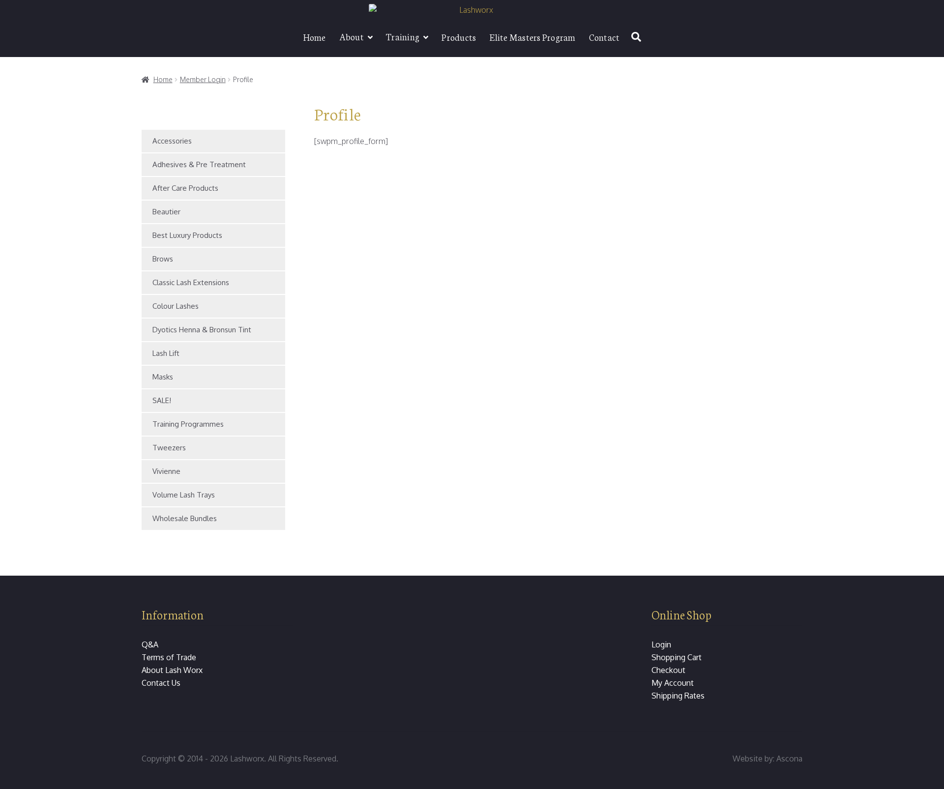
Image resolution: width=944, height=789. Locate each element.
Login (661, 644)
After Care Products (185, 188)
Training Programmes (188, 424)
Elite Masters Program (532, 36)
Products (459, 36)
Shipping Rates (678, 696)
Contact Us (161, 683)
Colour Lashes (175, 306)
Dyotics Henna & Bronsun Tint (201, 329)
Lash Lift (165, 353)
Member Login (203, 79)
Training (402, 36)
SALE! (161, 400)
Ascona (789, 758)
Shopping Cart (676, 657)
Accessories (172, 141)
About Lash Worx (172, 670)
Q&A (150, 644)
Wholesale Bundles (184, 518)
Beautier (166, 211)
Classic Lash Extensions (190, 282)
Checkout (668, 670)
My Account (672, 683)
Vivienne (166, 471)
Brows (162, 258)
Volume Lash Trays (183, 494)
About (351, 36)
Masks (162, 376)
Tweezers (169, 447)
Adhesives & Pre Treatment (199, 164)
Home (314, 36)
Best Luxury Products (187, 235)
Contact (604, 36)
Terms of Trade (169, 657)
